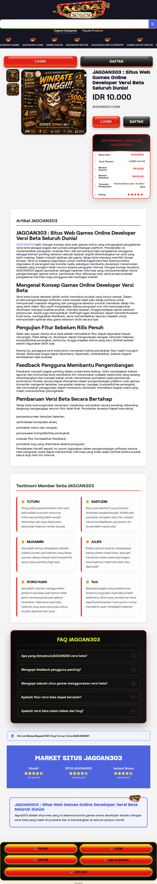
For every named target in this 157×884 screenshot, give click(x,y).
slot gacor (78, 883)
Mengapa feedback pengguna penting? (51, 669)
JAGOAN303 (25, 244)
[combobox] (74, 24)
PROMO (43, 849)
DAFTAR (116, 61)
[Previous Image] (24, 102)
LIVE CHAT (81, 871)
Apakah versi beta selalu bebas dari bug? (52, 711)
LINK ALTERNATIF (118, 860)
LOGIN (40, 61)
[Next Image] (83, 102)
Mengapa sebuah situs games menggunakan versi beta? (64, 683)
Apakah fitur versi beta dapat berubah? (51, 697)
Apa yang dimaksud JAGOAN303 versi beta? (54, 656)
